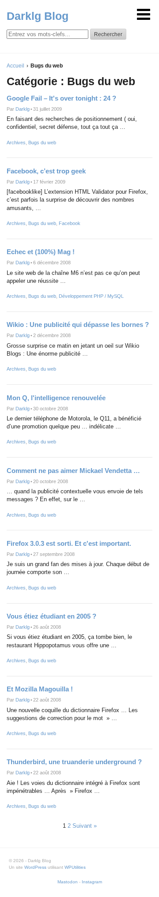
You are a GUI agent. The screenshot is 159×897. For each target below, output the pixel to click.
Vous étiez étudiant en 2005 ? (51, 616)
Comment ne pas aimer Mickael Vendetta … (73, 470)
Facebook (69, 223)
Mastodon (67, 881)
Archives (16, 142)
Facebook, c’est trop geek (46, 171)
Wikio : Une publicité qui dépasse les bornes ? (78, 324)
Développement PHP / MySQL (91, 296)
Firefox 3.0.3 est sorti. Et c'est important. (69, 543)
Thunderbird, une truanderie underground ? (74, 762)
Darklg (22, 109)
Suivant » (84, 825)
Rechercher (108, 34)
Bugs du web (42, 142)
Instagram (92, 881)
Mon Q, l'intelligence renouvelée (56, 398)
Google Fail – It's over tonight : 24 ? (61, 98)
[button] (143, 14)
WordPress (35, 867)
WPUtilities (75, 867)
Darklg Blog (37, 16)
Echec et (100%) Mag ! (41, 251)
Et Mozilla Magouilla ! (40, 689)
